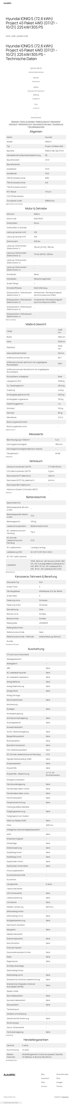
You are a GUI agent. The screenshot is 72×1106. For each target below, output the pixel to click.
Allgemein (15, 121)
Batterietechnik (25, 124)
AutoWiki (7, 3)
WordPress (65, 1097)
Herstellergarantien (36, 127)
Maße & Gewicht (43, 121)
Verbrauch (13, 124)
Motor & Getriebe (27, 121)
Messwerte (55, 121)
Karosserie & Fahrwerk (42, 124)
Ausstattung (57, 124)
